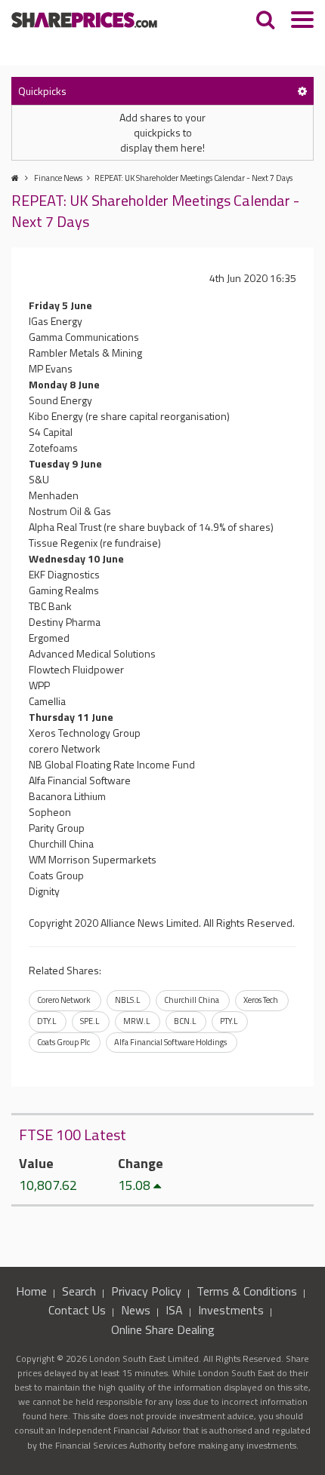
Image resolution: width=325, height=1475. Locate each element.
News (135, 1310)
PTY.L (228, 1021)
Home (31, 1291)
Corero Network (64, 1000)
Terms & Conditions (247, 1291)
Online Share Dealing (163, 1329)
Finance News (58, 178)
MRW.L (136, 1021)
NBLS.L (127, 1000)
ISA (174, 1310)
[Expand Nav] (302, 21)
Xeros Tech (260, 1000)
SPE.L (89, 1021)
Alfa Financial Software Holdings (170, 1042)
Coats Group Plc (63, 1042)
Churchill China (191, 1000)
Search (79, 1291)
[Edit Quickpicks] (302, 91)
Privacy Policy (146, 1291)
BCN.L (185, 1021)
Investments (231, 1310)
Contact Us (77, 1310)
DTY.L (46, 1021)
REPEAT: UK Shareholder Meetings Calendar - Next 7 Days (193, 178)
